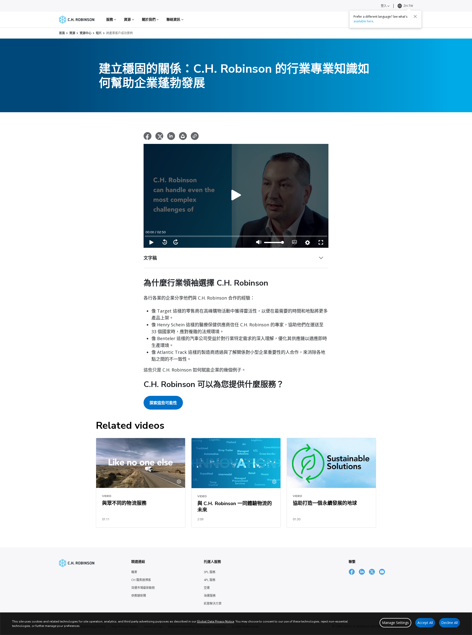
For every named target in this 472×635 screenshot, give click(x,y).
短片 (99, 33)
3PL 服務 (209, 572)
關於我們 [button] (149, 19)
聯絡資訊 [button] (173, 19)
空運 (207, 588)
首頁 (62, 33)
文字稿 (150, 258)
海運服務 (210, 596)
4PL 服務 (209, 580)
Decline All (449, 622)
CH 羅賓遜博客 (141, 580)
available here (363, 21)
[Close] (415, 16)
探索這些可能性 (163, 402)
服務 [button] (110, 19)
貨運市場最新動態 (143, 588)
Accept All (425, 622)
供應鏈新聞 (138, 596)
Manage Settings (395, 622)
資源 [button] (128, 19)
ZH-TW (408, 6)
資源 (72, 33)
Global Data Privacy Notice (215, 621)
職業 (134, 572)
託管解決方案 (212, 603)
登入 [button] (384, 6)
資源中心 (85, 33)
